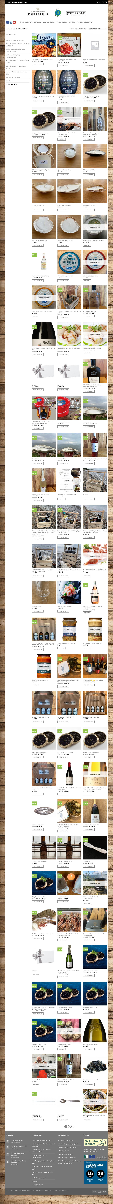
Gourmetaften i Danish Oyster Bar (66, 494)
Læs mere (61, 139)
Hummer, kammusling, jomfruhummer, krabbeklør (17, 45)
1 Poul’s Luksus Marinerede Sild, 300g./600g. (66, 96)
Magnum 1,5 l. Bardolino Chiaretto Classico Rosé (92, 607)
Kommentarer (14, 1164)
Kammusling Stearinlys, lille (65, 240)
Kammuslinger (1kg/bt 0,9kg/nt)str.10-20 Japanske (68, 349)
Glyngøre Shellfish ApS (90, 1151)
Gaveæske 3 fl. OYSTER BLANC (40, 717)
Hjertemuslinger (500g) (63, 1044)
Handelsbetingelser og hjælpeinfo (68, 1144)
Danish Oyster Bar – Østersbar (30, 22)
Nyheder (72, 22)
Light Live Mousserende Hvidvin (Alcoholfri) (40, 494)
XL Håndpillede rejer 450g (64, 606)
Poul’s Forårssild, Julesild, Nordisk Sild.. (16, 73)
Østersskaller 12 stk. (63, 897)
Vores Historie (62, 22)
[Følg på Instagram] (11, 22)
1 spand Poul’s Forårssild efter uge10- (93, 240)
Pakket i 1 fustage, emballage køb (41, 170)
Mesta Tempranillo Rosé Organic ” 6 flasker (94, 459)
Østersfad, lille (61, 459)
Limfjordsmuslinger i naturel (65, 276)
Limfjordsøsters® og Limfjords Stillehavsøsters (15, 50)
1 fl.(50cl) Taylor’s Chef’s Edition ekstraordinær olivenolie (91, 385)
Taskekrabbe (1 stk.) (37, 1080)
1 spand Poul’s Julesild (63, 422)
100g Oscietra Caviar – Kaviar (40, 133)
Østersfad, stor (87, 422)
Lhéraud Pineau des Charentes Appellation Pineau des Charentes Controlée (94, 788)
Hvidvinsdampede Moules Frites (66, 643)
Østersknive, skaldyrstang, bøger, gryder (16, 67)
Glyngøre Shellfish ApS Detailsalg (94, 1149)
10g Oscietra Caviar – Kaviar (91, 752)
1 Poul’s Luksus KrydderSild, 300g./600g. (43, 96)
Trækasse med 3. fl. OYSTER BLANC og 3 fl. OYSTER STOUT (69, 570)
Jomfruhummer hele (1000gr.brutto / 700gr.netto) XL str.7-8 (67, 934)
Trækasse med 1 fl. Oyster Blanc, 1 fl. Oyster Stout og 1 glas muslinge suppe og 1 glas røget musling (44, 532)
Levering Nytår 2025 (17, 1140)
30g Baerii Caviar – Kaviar (90, 1007)
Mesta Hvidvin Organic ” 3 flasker (66, 1080)
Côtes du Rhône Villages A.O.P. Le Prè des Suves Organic (68, 788)
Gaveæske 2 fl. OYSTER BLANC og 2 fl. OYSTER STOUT (42, 788)
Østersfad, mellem (37, 459)
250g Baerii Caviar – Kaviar (90, 970)
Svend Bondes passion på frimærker (18, 1161)
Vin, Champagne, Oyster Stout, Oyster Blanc (17, 61)
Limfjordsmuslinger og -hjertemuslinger (13, 56)
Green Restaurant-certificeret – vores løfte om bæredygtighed (69, 1162)
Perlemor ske (86, 861)
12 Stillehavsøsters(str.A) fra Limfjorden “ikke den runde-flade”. (68, 825)
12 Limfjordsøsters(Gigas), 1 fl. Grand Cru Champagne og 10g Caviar (43, 1008)
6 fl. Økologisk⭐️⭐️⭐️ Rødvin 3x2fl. (93, 680)
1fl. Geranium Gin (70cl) (89, 311)
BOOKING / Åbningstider (85, 22)
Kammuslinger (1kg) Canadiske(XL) (92, 348)
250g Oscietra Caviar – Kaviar (91, 96)
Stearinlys (9, 81)
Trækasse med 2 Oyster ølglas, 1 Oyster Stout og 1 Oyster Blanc (42, 570)
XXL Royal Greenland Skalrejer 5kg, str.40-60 (94, 570)
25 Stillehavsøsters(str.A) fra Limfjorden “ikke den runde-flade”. (68, 681)
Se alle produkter (11, 84)
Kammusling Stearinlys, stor (39, 240)
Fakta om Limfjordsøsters (65, 1154)
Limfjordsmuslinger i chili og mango (42, 311)
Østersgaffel (60, 1115)
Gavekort (34, 385)
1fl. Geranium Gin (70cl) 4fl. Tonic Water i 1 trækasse (69, 312)
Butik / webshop (49, 22)
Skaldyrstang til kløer (37, 824)
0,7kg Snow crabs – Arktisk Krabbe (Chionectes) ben (66, 133)
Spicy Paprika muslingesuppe (40, 680)
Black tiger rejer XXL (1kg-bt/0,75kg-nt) (42, 934)
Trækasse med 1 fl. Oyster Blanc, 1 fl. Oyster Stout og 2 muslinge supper (95, 531)
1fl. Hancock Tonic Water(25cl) (40, 276)
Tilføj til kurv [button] (37, 64)
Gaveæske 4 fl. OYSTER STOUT (91, 717)
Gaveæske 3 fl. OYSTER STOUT (65, 717)
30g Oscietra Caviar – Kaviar (65, 752)
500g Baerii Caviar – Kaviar (39, 897)
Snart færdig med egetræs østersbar (18, 1147)
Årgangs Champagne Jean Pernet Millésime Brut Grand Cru (69, 971)
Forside (9, 28)
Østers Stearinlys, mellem (64, 205)
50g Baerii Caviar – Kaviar (64, 1007)
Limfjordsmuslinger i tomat (90, 276)
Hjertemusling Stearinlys (64, 170)
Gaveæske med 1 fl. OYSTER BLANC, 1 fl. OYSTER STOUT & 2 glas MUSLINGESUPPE (43, 644)
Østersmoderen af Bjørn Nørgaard (18, 1154)
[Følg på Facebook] (7, 22)
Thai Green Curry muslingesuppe (92, 643)
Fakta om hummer (63, 1150)
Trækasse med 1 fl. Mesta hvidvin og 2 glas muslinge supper (68, 531)
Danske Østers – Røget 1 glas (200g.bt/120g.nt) (91, 897)
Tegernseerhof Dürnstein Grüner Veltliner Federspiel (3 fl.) (94, 934)
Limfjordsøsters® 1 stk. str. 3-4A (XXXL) (94, 1115)
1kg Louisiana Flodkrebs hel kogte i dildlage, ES (66, 60)
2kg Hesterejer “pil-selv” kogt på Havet (42, 59)
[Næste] (72, 1126)
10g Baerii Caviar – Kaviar (39, 1044)
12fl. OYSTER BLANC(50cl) (64, 861)
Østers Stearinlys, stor (89, 205)
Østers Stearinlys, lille (38, 205)
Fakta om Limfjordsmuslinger (66, 1157)
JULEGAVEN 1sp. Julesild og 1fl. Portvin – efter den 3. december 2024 (43, 422)
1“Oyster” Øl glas (36, 606)
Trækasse (85, 494)
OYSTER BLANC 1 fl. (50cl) (39, 861)
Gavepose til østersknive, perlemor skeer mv (94, 60)
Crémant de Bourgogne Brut (91, 824)
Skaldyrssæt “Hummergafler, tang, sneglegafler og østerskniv (92, 133)
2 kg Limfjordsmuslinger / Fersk (91, 1080)
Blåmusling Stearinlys (89, 170)
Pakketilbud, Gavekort (13, 77)
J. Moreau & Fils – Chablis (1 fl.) (91, 1044)
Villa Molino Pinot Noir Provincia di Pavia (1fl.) (43, 349)
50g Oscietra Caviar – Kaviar (40, 752)
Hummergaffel (36, 1115)
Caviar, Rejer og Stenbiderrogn (15, 40)
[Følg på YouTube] (14, 22)
